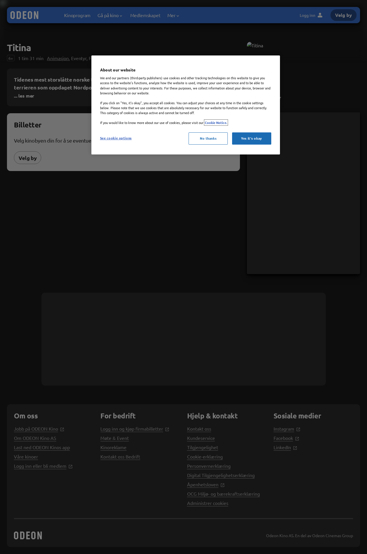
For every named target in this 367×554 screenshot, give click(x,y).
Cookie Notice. (216, 122)
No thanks (208, 138)
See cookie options (116, 138)
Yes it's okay (251, 138)
